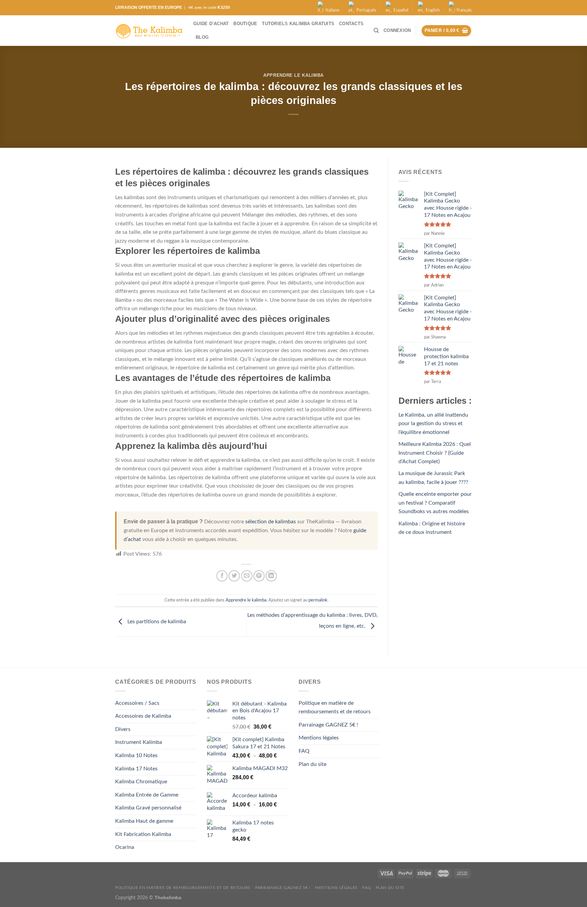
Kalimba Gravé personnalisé (148, 807)
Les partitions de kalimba (156, 621)
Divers (122, 729)
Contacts (351, 23)
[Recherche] (376, 30)
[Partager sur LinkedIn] (271, 575)
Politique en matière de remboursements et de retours (335, 707)
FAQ (304, 751)
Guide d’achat (211, 23)
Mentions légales (319, 737)
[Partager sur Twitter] (234, 575)
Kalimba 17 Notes (136, 768)
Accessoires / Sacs (137, 703)
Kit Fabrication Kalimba (143, 834)
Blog (202, 37)
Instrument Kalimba (138, 742)
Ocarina (124, 847)
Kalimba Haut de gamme (144, 821)
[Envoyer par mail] (246, 575)
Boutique (245, 23)
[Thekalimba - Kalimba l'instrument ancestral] (149, 30)
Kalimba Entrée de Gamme (146, 795)
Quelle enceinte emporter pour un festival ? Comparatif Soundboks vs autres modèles (435, 502)
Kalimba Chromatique (141, 781)
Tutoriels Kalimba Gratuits (298, 23)
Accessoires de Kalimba (143, 716)
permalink (317, 600)
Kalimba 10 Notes (136, 755)
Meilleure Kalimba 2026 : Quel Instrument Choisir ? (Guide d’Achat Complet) (434, 452)
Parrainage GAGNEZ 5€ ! (328, 725)
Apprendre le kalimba (293, 75)
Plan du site (312, 764)
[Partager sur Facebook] (222, 575)
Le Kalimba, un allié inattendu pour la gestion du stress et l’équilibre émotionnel (433, 423)
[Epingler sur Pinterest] (259, 575)
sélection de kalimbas (270, 521)
